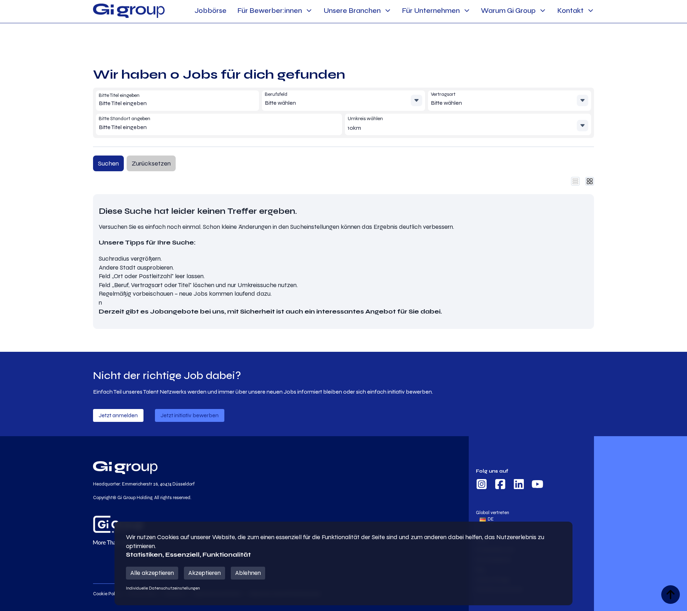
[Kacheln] (589, 181)
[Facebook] (500, 485)
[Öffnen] (416, 100)
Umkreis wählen (365, 118)
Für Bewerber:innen (269, 10)
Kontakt (570, 10)
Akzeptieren (204, 573)
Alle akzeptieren (152, 573)
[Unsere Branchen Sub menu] (387, 10)
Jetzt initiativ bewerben (190, 415)
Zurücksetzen (151, 163)
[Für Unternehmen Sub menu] (466, 10)
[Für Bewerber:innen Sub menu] (309, 10)
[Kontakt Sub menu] (590, 10)
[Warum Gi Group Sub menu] (542, 10)
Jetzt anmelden (118, 415)
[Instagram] (481, 485)
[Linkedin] (519, 485)
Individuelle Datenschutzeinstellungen (163, 588)
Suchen (108, 163)
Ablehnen (248, 573)
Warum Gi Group (508, 10)
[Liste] (575, 181)
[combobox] (150, 103)
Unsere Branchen (352, 10)
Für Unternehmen (431, 10)
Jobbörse (210, 10)
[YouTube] (537, 485)
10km (354, 127)
